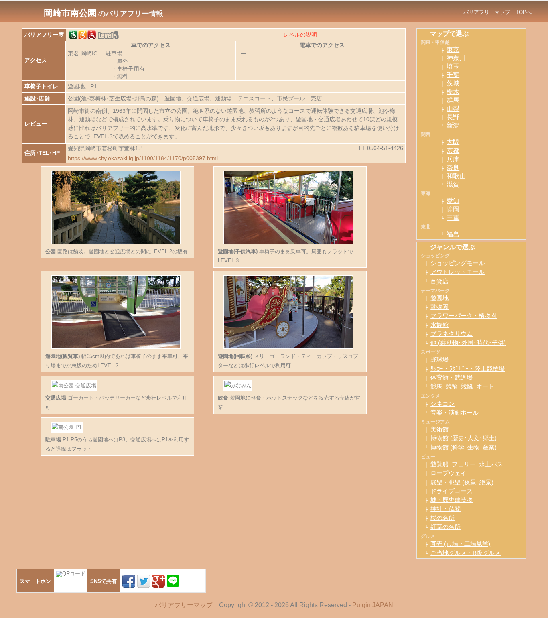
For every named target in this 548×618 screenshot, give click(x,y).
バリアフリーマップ (184, 605)
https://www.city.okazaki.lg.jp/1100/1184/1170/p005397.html (143, 158)
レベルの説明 (300, 34)
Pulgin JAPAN (372, 605)
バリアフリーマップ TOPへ (497, 12)
